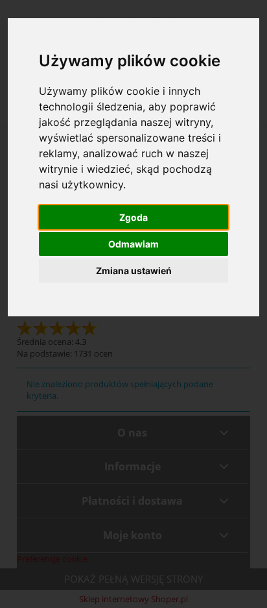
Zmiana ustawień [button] (134, 270)
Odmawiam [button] (133, 243)
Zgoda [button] (133, 217)
